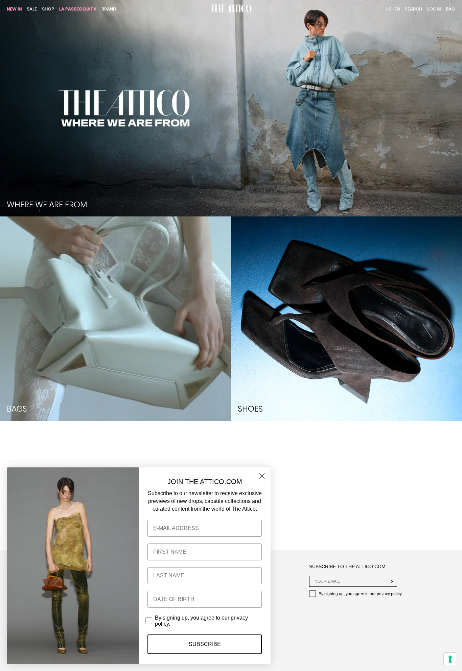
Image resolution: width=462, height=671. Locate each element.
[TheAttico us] (231, 9)
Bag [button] (450, 9)
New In (14, 9)
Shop (48, 9)
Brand (108, 9)
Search (413, 9)
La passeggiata (77, 9)
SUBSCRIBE (205, 644)
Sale (32, 9)
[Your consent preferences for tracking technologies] (450, 659)
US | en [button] (393, 9)
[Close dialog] (262, 476)
